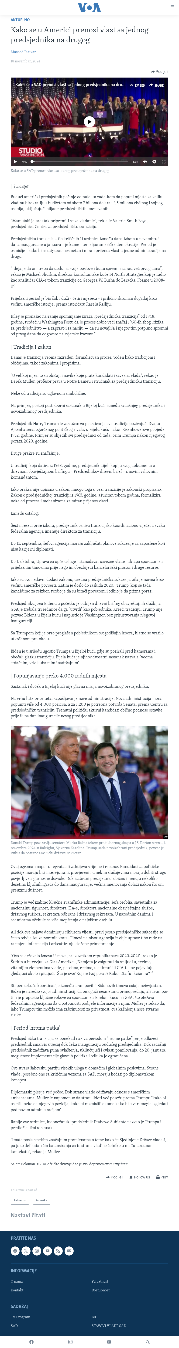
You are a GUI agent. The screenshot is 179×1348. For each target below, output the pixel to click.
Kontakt (17, 1290)
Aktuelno (20, 20)
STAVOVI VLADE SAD (109, 1326)
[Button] (160, 72)
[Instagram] (70, 1342)
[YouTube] (109, 1342)
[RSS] (58, 1251)
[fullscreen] (163, 161)
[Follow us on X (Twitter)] (25, 1251)
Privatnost (100, 1281)
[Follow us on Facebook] (15, 1251)
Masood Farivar (23, 52)
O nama (17, 1281)
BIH (95, 1317)
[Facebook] (31, 1342)
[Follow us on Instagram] (36, 1251)
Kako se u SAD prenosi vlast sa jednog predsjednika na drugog (72, 85)
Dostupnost (101, 1290)
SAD (14, 1326)
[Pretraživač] (148, 1342)
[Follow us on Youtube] (47, 1251)
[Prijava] (69, 1251)
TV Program (20, 1317)
